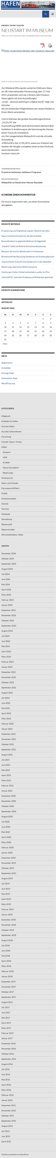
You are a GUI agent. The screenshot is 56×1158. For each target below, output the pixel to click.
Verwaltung (6, 519)
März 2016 (6, 1090)
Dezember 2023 (8, 610)
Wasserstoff (6, 524)
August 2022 (7, 692)
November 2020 (8, 801)
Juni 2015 (5, 1136)
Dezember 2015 (8, 1105)
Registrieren (6, 362)
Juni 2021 (5, 765)
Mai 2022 (5, 708)
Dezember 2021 (8, 734)
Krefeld (6, 462)
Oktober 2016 (7, 1054)
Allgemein (5, 416)
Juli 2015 (5, 1131)
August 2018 (7, 940)
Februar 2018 (7, 971)
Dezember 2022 (8, 672)
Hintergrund (7, 478)
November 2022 (8, 677)
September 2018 (8, 935)
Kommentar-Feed (9, 378)
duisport (6, 452)
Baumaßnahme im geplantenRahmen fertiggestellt (23, 241)
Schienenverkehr (8, 498)
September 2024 (8, 564)
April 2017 (6, 1023)
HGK (5, 457)
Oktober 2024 (7, 558)
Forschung (6, 436)
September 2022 (8, 687)
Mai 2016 (5, 1079)
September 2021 (8, 749)
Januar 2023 (6, 667)
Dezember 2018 (8, 919)
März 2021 (6, 780)
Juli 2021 (5, 760)
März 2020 (6, 842)
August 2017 (7, 1002)
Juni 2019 (5, 888)
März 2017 (6, 1028)
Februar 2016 (7, 1095)
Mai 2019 (5, 894)
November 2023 (8, 615)
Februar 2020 (7, 847)
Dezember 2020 (8, 796)
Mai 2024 (5, 584)
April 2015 (6, 1141)
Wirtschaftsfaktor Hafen (12, 534)
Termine (5, 509)
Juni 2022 (5, 703)
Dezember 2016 (8, 1043)
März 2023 (6, 656)
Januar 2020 (6, 852)
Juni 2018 (5, 950)
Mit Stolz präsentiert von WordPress (15, 1154)
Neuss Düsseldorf (11, 467)
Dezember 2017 (8, 981)
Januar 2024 (6, 605)
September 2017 (8, 997)
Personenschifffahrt (10, 488)
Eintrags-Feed (7, 373)
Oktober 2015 (7, 1115)
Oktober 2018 (7, 930)
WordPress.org (8, 383)
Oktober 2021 (7, 744)
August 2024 (7, 569)
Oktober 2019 (7, 868)
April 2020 (6, 837)
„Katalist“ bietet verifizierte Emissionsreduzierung (23, 246)
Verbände (5, 514)
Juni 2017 (5, 1012)
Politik (4, 493)
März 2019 (6, 904)
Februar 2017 (7, 1033)
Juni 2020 (5, 827)
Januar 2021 (6, 790)
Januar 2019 (6, 914)
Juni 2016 (5, 1074)
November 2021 (8, 739)
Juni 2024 (5, 579)
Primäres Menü (52, 14)
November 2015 (8, 1110)
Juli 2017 (5, 1007)
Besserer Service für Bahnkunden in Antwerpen (22, 251)
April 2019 (6, 899)
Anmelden (6, 368)
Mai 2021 (5, 770)
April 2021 (6, 775)
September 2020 (8, 811)
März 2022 (6, 718)
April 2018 (6, 961)
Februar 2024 (7, 600)
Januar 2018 (6, 976)
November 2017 (8, 986)
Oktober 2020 (7, 806)
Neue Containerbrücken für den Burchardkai (21, 236)
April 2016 (6, 1084)
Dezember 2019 (8, 858)
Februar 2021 (7, 785)
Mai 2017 (5, 1017)
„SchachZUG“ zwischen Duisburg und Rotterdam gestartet (27, 277)
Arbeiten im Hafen (9, 421)
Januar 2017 (6, 1038)
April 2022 (6, 713)
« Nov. (4, 343)
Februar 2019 (7, 909)
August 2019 (7, 878)
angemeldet (17, 201)
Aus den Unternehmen (11, 431)
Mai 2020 (5, 832)
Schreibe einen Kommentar (39, 36)
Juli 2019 (5, 883)
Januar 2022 (6, 729)
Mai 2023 (5, 646)
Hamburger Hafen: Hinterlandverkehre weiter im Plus (25, 272)
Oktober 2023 (7, 620)
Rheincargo (8, 473)
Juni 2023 (5, 641)
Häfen (4, 447)
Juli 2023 (5, 636)
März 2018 (6, 966)
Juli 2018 (5, 945)
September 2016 (8, 1059)
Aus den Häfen (8, 426)
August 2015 (7, 1126)
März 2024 (6, 594)
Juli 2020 (5, 821)
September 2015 (8, 1121)
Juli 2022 (5, 698)
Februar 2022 (7, 723)
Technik (4, 503)
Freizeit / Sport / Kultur (12, 25)
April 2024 (6, 589)
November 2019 (8, 863)
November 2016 (8, 1048)
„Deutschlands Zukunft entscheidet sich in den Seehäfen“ (26, 261)
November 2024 (8, 553)
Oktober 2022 (7, 682)
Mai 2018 (5, 956)
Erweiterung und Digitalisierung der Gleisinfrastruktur (25, 231)
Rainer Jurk (19, 36)
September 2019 (8, 873)
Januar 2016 (6, 1100)
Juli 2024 (5, 574)
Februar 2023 (7, 662)
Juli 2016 (5, 1069)
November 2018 (8, 925)
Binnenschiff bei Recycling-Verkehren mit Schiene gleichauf (27, 256)
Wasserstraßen (8, 529)
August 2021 (7, 754)
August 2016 (7, 1064)
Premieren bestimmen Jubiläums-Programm (21, 170)
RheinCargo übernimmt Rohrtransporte (19, 267)
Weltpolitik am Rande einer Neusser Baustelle (21, 181)
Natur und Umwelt (9, 483)
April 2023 (6, 651)
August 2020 (7, 816)
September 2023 (8, 625)
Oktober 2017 (7, 992)
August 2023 (7, 631)
